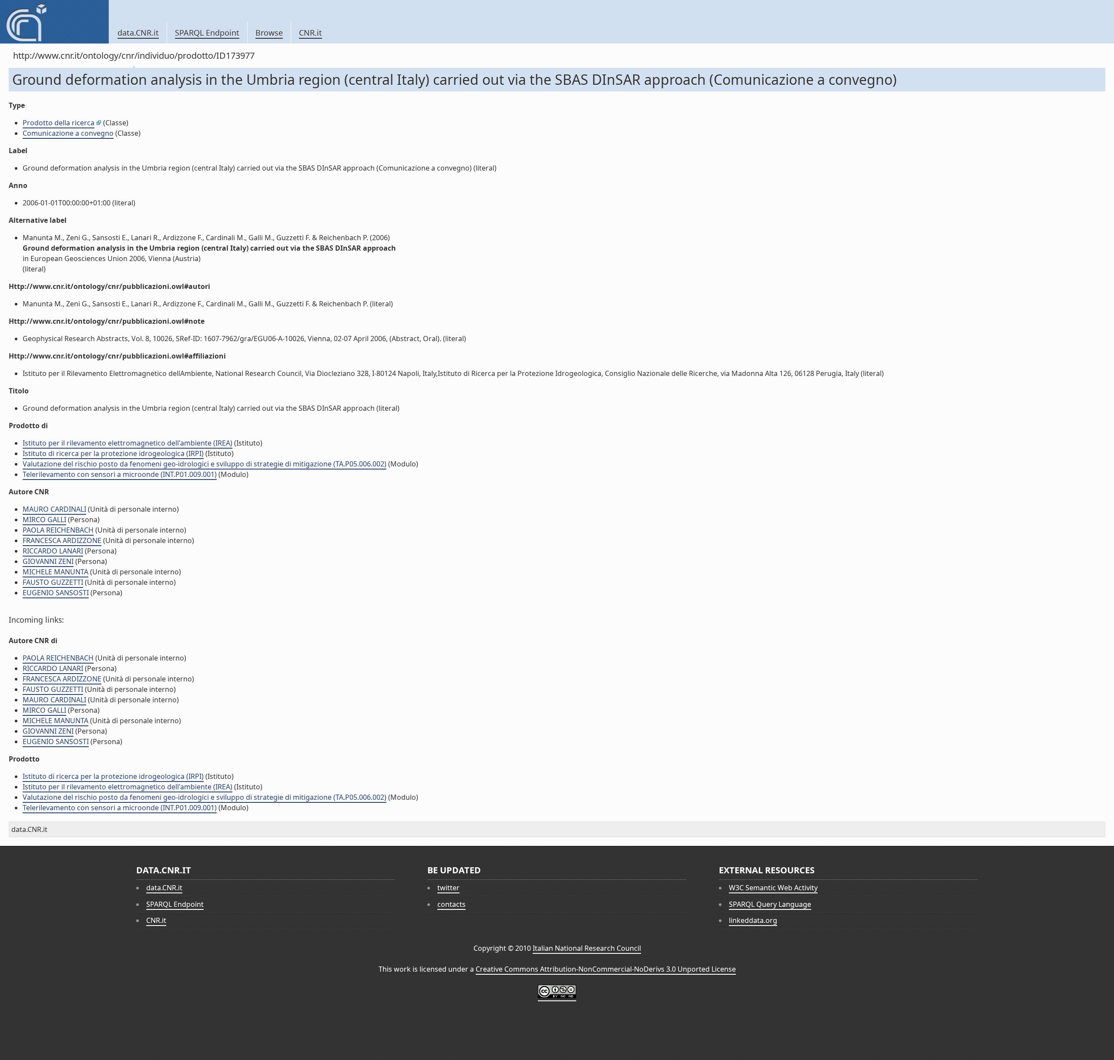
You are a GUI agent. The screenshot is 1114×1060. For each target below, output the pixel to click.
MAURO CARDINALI (54, 509)
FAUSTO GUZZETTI (53, 582)
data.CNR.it (138, 32)
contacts (451, 904)
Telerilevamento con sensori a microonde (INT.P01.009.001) (120, 474)
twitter (448, 887)
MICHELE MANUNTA (55, 572)
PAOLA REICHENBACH (58, 530)
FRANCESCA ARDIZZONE (62, 540)
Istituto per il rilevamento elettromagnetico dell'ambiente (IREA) (127, 443)
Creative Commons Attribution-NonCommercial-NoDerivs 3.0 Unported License (606, 969)
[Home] (54, 22)
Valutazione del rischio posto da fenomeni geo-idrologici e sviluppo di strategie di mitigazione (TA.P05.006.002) (204, 464)
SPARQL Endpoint (207, 32)
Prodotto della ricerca (58, 122)
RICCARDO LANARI (53, 551)
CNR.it (310, 32)
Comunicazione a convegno (68, 133)
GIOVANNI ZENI (48, 561)
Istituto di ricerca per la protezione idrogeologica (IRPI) (113, 453)
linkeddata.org (753, 920)
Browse (269, 32)
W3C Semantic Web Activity (773, 887)
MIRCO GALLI (44, 519)
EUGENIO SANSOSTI (56, 592)
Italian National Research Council (587, 948)
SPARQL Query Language (770, 904)
